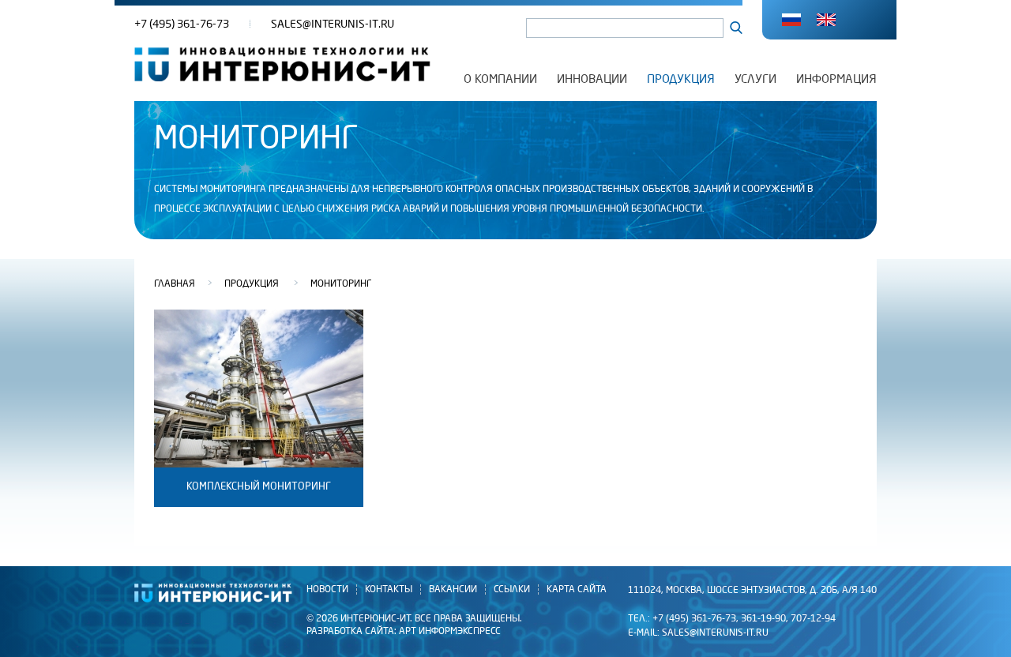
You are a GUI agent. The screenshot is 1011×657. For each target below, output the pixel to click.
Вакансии (453, 589)
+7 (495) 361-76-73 (181, 24)
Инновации (592, 79)
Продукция (681, 79)
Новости (327, 589)
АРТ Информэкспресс (450, 631)
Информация (836, 79)
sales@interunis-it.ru (332, 24)
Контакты (388, 589)
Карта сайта (577, 589)
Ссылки (512, 589)
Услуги (755, 79)
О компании (500, 79)
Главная (174, 284)
